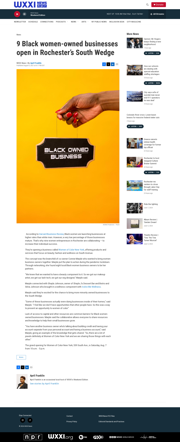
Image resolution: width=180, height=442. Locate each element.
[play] (17, 14)
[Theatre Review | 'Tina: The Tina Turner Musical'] (135, 239)
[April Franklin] (22, 381)
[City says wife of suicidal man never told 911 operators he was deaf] (135, 96)
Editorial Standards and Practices (111, 422)
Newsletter (20, 22)
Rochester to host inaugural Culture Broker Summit (151, 161)
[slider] (28, 14)
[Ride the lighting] (135, 208)
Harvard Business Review (51, 234)
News (73, 22)
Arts (84, 22)
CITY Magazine (134, 22)
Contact (69, 416)
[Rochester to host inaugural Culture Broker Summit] (135, 162)
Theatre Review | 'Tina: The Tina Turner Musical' (151, 238)
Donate (159, 4)
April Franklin (35, 63)
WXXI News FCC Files (107, 416)
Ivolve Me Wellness (91, 286)
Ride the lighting (151, 204)
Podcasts (61, 22)
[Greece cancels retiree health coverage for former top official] (135, 143)
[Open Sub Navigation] (68, 22)
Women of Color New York (71, 249)
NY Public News (99, 22)
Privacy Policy (71, 422)
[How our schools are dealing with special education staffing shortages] (135, 70)
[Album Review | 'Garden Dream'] (135, 223)
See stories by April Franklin (44, 383)
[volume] (24, 14)
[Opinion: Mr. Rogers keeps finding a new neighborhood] (135, 43)
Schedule (33, 22)
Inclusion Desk (116, 22)
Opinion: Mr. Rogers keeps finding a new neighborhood (152, 42)
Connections (47, 22)
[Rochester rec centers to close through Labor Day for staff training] (135, 185)
